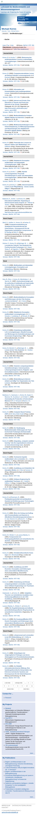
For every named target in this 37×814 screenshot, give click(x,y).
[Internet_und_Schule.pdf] (21, 112)
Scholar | (6, 65)
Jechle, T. (14, 57)
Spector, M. (8, 281)
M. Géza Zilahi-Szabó (17, 414)
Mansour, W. (8, 397)
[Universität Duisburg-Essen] (27, 20)
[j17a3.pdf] (21, 181)
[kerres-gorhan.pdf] (21, 240)
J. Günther (29, 350)
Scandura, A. (17, 397)
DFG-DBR (8, 724)
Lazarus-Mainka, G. (24, 535)
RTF (29, 45)
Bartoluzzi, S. (7, 395)
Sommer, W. (29, 470)
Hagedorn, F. (16, 249)
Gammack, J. (15, 395)
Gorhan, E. (27, 222)
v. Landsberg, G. (15, 316)
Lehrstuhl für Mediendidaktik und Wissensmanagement (16, 9)
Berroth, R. (12, 348)
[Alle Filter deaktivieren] (21, 49)
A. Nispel (29, 247)
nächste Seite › (10, 689)
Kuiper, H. (30, 395)
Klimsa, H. (9, 461)
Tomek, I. (7, 204)
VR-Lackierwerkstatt (11, 745)
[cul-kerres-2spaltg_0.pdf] (21, 81)
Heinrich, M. (13, 519)
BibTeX (25, 45)
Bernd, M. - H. (23, 519)
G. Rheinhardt (14, 555)
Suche (8, 39)
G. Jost (7, 519)
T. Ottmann (29, 202)
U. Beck (21, 470)
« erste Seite (7, 682)
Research (8, 697)
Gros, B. (5, 279)
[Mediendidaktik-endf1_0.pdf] (21, 97)
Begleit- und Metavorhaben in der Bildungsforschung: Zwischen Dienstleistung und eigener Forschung (19, 763)
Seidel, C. (8, 639)
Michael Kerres (15, 31)
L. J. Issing (30, 459)
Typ (8, 45)
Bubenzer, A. (6, 198)
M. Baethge (8, 232)
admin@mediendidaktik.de (10, 812)
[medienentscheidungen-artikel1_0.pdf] (21, 134)
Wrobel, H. (12, 535)
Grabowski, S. (7, 593)
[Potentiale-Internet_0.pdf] (21, 152)
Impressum (6, 805)
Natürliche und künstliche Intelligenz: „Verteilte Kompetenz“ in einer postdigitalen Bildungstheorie (19, 785)
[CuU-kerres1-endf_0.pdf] (21, 121)
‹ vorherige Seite (18, 682)
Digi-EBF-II (8, 718)
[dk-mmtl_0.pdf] (21, 168)
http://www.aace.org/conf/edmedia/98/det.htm (18, 212)
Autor (4, 45)
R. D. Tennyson (16, 401)
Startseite (4, 31)
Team (9, 31)
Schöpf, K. (26, 397)
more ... (32, 753)
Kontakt (5, 807)
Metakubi (8, 708)
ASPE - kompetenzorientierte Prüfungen (17, 731)
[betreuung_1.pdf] (21, 65)
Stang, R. (7, 249)
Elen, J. (10, 279)
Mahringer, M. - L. (23, 243)
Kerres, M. (6, 57)
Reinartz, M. (26, 316)
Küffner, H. (8, 483)
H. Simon (23, 301)
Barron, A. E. (27, 401)
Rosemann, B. (15, 497)
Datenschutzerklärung (21, 805)
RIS (33, 45)
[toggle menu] (35, 1)
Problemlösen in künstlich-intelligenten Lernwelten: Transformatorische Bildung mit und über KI (19, 791)
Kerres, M (5, 73)
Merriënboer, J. (24, 279)
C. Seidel (25, 481)
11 (32, 686)
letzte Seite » (26, 689)
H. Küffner (26, 637)
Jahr (12, 45)
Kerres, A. (14, 185)
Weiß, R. (5, 222)
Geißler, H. (12, 222)
